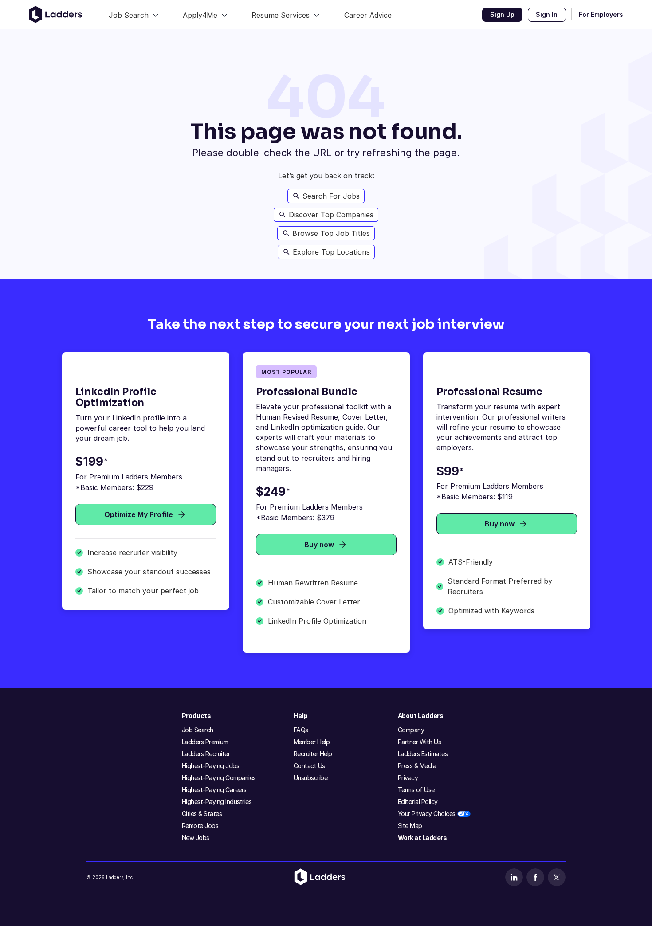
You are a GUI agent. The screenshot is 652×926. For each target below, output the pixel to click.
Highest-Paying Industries (217, 801)
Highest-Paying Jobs (211, 765)
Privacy (408, 777)
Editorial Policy (418, 801)
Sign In (547, 14)
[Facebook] (535, 877)
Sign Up (502, 14)
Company (411, 730)
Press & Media (417, 765)
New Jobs (195, 837)
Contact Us (309, 765)
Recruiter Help (313, 753)
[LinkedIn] (514, 877)
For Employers (601, 14)
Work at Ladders (422, 837)
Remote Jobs (200, 825)
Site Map (410, 825)
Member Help (312, 742)
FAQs (301, 730)
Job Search (197, 730)
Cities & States (202, 813)
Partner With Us (419, 742)
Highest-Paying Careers (214, 789)
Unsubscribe (311, 777)
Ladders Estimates (423, 753)
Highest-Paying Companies (219, 777)
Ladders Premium (205, 742)
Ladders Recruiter (206, 753)
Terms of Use (416, 789)
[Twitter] (557, 877)
